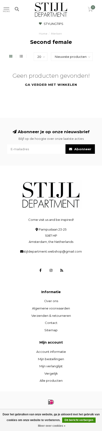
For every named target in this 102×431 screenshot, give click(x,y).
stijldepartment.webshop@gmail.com (52, 251)
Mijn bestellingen (51, 359)
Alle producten (51, 380)
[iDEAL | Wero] (51, 402)
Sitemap (51, 330)
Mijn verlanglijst (51, 366)
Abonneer (82, 149)
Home (43, 33)
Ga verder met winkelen (51, 84)
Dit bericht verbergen (79, 420)
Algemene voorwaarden (51, 308)
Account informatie (51, 352)
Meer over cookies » (51, 425)
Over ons (51, 301)
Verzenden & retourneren (51, 316)
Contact (51, 323)
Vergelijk (51, 373)
